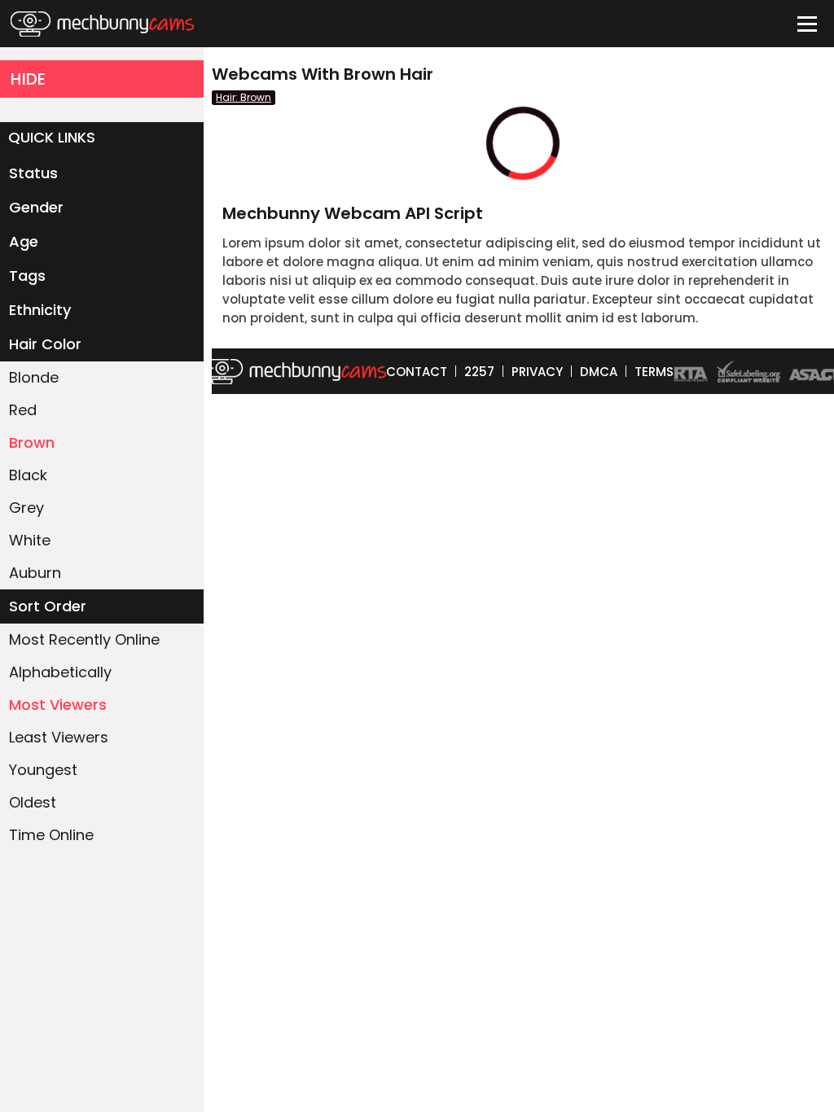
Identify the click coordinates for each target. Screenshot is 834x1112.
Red (23, 410)
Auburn (35, 573)
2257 (479, 371)
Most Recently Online (84, 639)
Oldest (32, 802)
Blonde (34, 377)
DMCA (598, 371)
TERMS (654, 371)
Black (28, 475)
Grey (26, 507)
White (29, 540)
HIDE (28, 79)
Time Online (51, 835)
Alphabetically (60, 672)
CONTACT (416, 371)
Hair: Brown (243, 97)
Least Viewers (58, 737)
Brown (32, 442)
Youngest (43, 770)
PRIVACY (537, 371)
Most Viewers (58, 704)
